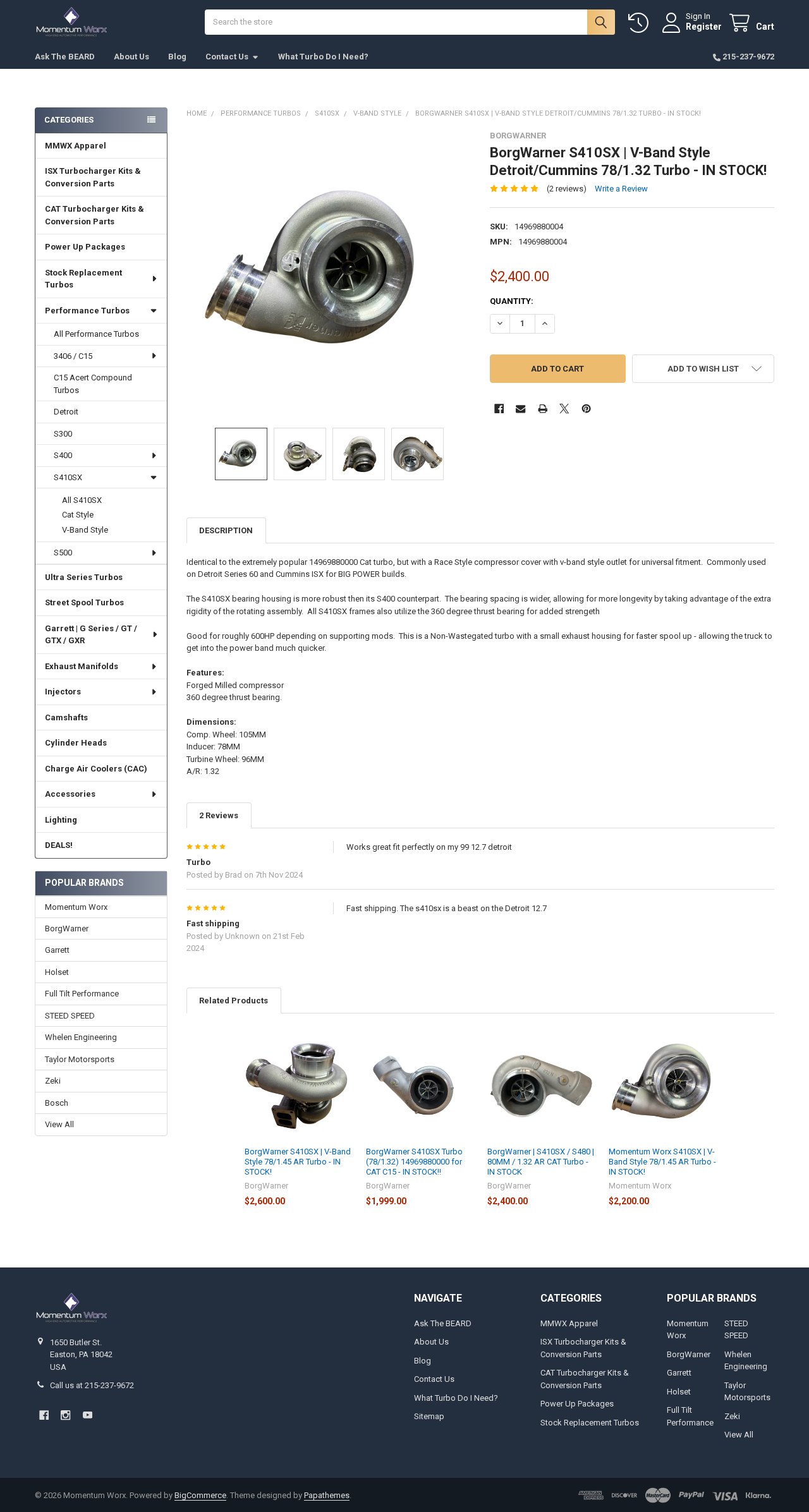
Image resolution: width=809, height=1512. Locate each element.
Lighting (61, 820)
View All (59, 1124)
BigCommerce (200, 1495)
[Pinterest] (586, 408)
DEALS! (59, 845)
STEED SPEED (70, 1015)
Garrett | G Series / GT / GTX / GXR (91, 635)
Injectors (63, 691)
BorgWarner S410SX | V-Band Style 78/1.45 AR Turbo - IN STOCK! (298, 1162)
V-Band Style (85, 530)
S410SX (68, 477)
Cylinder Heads (76, 742)
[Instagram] (65, 1415)
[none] (328, 273)
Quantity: (511, 301)
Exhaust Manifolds (81, 666)
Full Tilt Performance (82, 993)
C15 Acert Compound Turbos (93, 384)
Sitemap (429, 1416)
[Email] (520, 408)
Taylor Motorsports (79, 1059)
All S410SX (82, 500)
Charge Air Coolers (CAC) (96, 768)
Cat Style (78, 514)
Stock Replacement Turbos (83, 279)
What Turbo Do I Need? (323, 56)
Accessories (70, 794)
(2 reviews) (567, 188)
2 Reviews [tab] (218, 815)
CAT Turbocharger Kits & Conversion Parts (94, 215)
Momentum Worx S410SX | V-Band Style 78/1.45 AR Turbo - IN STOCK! (662, 1162)
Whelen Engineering (81, 1037)
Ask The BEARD (65, 56)
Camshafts (66, 717)
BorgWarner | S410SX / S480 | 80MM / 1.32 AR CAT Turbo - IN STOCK (540, 1162)
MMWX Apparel (75, 145)
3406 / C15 (73, 356)
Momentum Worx (76, 907)
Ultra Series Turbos (84, 577)
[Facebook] (499, 408)
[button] (703, 368)
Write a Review (621, 188)
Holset (57, 972)
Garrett (57, 950)
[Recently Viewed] (641, 23)
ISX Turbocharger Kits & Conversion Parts (93, 177)
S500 (63, 552)
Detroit (66, 411)
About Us (131, 56)
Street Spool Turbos (84, 602)
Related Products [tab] (233, 1000)
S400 (63, 455)
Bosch (56, 1103)
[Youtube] (87, 1415)
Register (704, 26)
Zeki (53, 1081)
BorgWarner (66, 928)
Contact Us (226, 56)
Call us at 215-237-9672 (92, 1385)
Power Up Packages (85, 246)
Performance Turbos (87, 310)
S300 (63, 433)
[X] (564, 408)
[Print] (542, 408)
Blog (177, 56)
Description (226, 530)
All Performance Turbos (96, 334)
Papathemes (327, 1495)
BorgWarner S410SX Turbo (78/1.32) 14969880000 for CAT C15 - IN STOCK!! (414, 1162)
